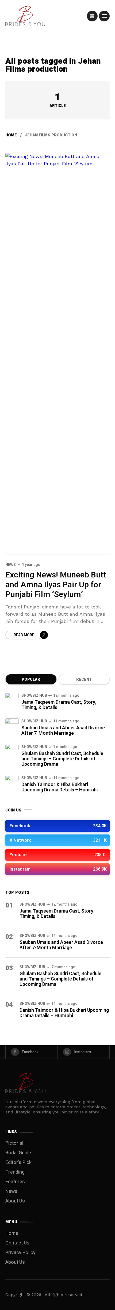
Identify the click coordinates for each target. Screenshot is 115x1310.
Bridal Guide (18, 1152)
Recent (84, 679)
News (10, 565)
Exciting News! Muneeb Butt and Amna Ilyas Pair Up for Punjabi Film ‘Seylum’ (55, 584)
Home (11, 135)
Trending (15, 1172)
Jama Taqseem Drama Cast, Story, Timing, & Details (58, 705)
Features (15, 1181)
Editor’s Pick (18, 1162)
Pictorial (14, 1143)
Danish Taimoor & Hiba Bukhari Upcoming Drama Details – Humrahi (59, 787)
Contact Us (17, 1243)
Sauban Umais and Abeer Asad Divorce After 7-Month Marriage (63, 730)
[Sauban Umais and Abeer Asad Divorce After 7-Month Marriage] (12, 725)
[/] (92, 16)
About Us (15, 1201)
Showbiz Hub (34, 695)
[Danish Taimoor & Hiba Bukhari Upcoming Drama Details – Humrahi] (12, 781)
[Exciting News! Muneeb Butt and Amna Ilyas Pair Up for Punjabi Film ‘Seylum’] (57, 353)
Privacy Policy (20, 1252)
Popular (31, 679)
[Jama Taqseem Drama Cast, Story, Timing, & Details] (12, 699)
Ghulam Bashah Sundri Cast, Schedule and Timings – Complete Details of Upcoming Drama (62, 759)
